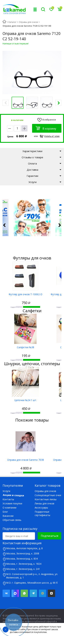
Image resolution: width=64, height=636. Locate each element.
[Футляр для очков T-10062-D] (25, 276)
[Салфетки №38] (25, 329)
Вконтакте (6, 593)
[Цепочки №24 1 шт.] (25, 382)
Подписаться (49, 536)
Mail (42, 593)
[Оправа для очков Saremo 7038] (25, 441)
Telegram (33, 593)
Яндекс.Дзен (51, 593)
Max (15, 593)
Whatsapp (24, 593)
